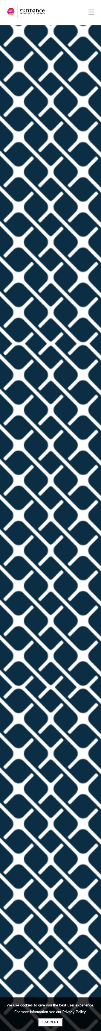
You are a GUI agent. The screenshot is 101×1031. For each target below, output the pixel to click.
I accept (50, 1022)
